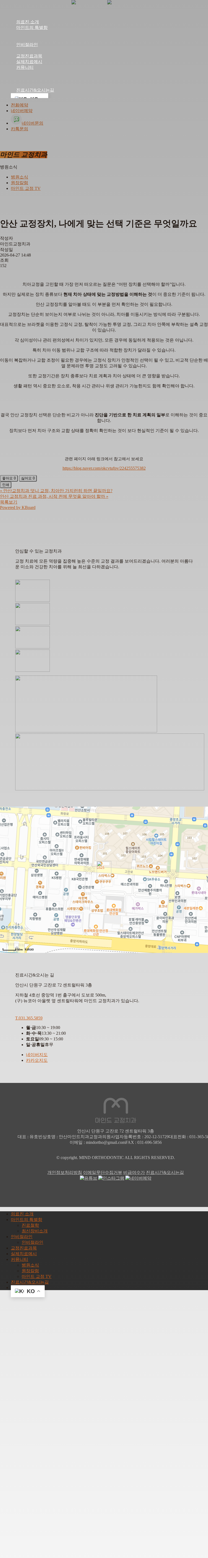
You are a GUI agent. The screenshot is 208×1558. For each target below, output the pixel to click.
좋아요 (9, 478)
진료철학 (30, 1225)
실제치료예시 (24, 1253)
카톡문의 (19, 128)
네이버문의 (32, 123)
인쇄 (5, 485)
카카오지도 (37, 1060)
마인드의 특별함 (26, 1219)
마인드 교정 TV (26, 188)
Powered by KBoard (17, 507)
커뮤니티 (19, 1259)
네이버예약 (21, 110)
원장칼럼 (19, 182)
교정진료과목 (24, 1248)
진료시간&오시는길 (165, 1172)
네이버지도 (37, 1054)
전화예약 (19, 105)
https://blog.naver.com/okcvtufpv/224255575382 (104, 468)
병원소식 (19, 177)
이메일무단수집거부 (102, 1172)
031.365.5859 (29, 1018)
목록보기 (8, 502)
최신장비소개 (35, 1231)
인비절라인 (21, 1236)
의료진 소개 (22, 1214)
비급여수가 (134, 1172)
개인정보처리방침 (64, 1172)
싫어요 (28, 478)
